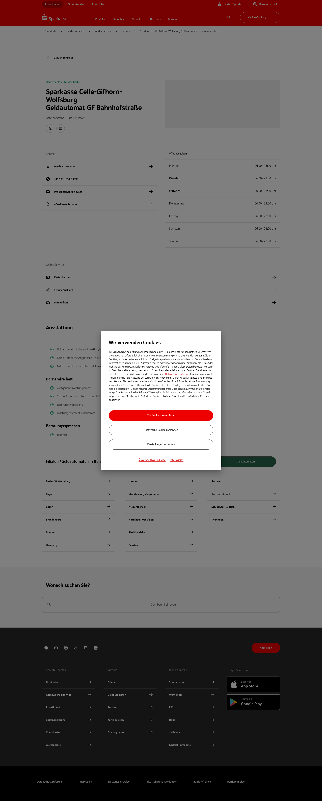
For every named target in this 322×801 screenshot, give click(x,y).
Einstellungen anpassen (161, 444)
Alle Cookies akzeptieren (161, 415)
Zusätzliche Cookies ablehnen (161, 429)
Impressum (176, 459)
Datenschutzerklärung (177, 374)
